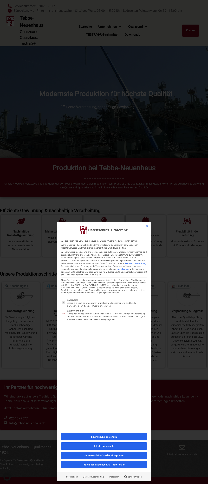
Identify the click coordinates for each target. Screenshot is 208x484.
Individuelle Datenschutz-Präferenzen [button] (104, 464)
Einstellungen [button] (123, 269)
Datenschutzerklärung (135, 263)
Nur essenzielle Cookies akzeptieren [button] (104, 455)
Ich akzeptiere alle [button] (104, 446)
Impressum (114, 477)
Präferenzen (72, 477)
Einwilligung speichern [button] (104, 436)
